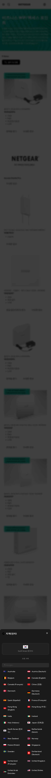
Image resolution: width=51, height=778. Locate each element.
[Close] (47, 633)
